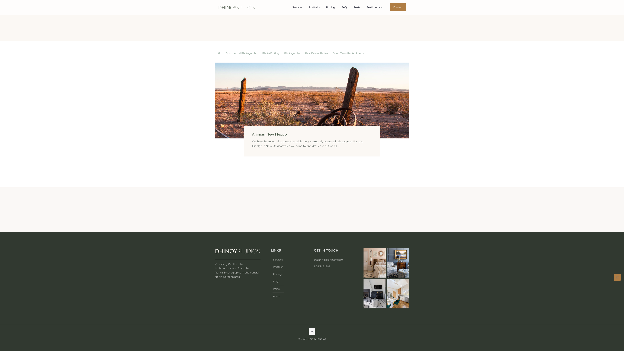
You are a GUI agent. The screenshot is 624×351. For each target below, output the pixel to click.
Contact (398, 7)
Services (278, 259)
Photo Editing (270, 53)
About (276, 296)
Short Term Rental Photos (348, 53)
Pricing (277, 274)
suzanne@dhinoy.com (328, 259)
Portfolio (278, 266)
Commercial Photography (241, 53)
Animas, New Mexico (269, 134)
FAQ (276, 281)
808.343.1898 (322, 266)
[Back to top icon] (312, 331)
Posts (276, 288)
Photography (292, 53)
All (219, 53)
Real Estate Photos (316, 53)
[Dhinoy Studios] (236, 7)
